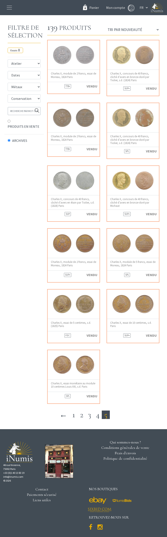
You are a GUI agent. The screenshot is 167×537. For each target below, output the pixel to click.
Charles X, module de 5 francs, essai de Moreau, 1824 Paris (132, 263)
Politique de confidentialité (125, 458)
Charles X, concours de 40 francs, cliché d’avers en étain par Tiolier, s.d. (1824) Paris (72, 202)
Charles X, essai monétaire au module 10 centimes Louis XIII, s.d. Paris (73, 385)
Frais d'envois (125, 453)
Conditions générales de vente (125, 447)
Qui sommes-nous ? (125, 442)
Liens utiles (42, 500)
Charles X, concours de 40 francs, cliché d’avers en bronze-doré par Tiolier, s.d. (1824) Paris (129, 77)
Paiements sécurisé (42, 494)
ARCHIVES (19, 140)
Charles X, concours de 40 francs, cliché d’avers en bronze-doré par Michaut (129, 202)
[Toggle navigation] (9, 7)
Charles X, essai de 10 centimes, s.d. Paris (131, 324)
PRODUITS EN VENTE (23, 126)
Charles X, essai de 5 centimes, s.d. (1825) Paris (71, 324)
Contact (41, 489)
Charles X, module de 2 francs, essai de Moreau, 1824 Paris (73, 75)
